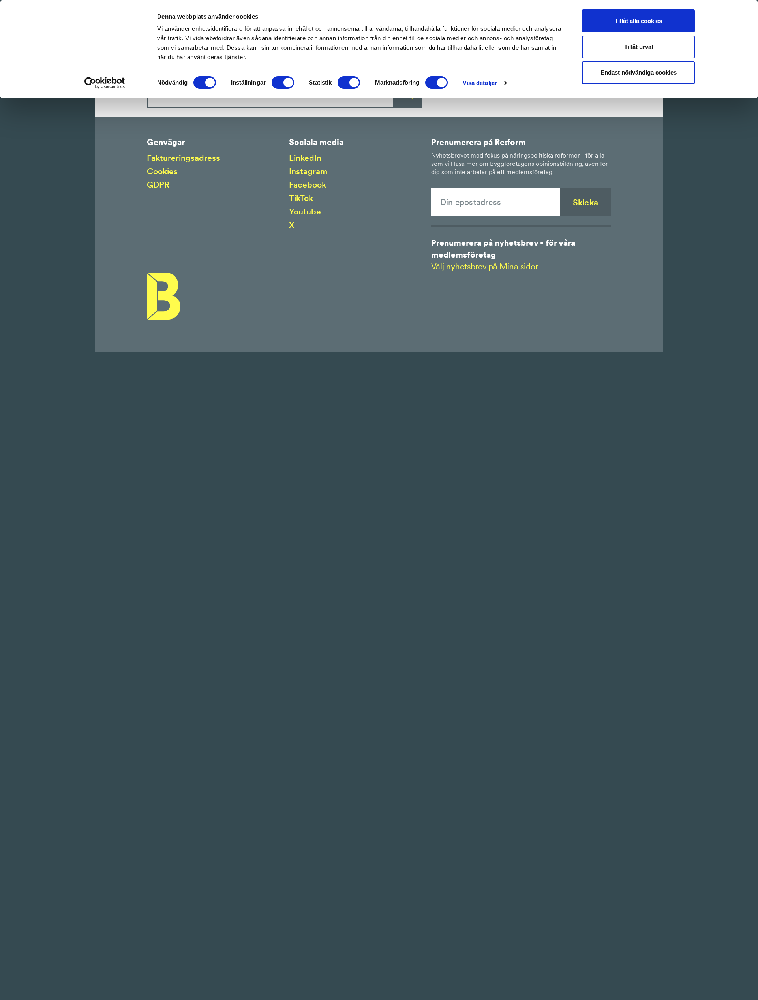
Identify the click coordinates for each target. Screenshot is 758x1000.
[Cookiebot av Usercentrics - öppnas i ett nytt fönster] (104, 83)
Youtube (305, 211)
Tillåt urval (638, 46)
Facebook (307, 184)
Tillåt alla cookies (638, 20)
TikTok (301, 198)
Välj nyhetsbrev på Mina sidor (484, 266)
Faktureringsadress (183, 157)
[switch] (283, 82)
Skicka (585, 202)
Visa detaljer (480, 82)
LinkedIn (305, 157)
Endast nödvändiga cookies (638, 72)
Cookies (162, 171)
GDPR (158, 184)
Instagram (308, 171)
